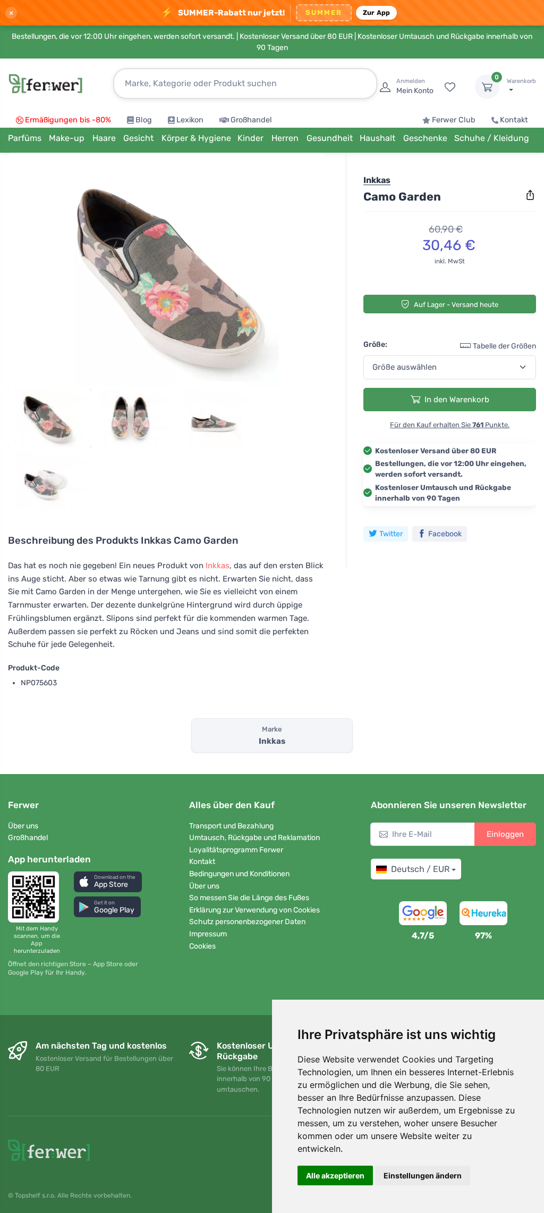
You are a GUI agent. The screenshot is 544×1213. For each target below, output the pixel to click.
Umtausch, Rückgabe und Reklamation (254, 837)
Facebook (445, 533)
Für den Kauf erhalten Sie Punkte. (449, 425)
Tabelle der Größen (504, 346)
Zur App (376, 12)
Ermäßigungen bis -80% (68, 119)
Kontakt (514, 119)
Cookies (202, 946)
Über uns (23, 825)
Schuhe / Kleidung (491, 138)
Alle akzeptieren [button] (335, 1175)
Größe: (375, 344)
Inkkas (218, 565)
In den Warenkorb (456, 399)
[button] (108, 881)
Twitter (391, 533)
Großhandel (251, 119)
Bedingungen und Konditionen (239, 873)
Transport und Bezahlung (231, 825)
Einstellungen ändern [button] (423, 1175)
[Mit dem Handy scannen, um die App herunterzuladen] (36, 897)
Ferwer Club (453, 119)
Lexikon (189, 119)
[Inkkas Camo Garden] (166, 273)
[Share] (530, 195)
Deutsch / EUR (420, 869)
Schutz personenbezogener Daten (247, 921)
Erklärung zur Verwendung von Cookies (254, 910)
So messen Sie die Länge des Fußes (249, 897)
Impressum (208, 933)
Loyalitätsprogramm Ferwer (236, 849)
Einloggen (505, 834)
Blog (143, 119)
